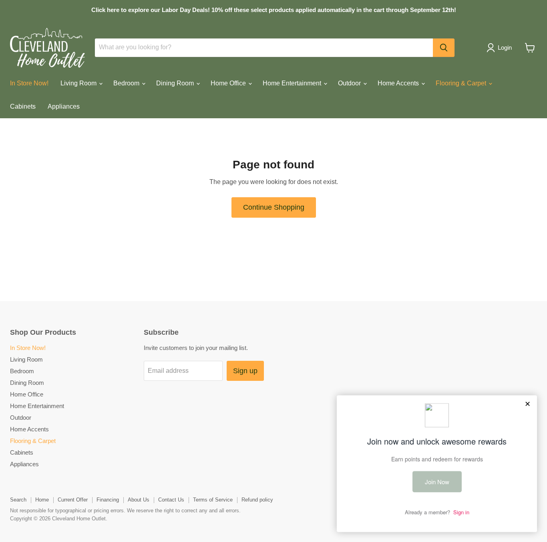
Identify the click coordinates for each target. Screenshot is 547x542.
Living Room (79, 83)
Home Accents (399, 83)
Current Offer (73, 500)
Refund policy (257, 500)
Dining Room (175, 83)
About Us (138, 500)
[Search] (443, 47)
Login (505, 47)
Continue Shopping (273, 207)
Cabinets (23, 106)
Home (42, 500)
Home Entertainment (293, 83)
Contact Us (171, 500)
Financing (108, 500)
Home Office (229, 83)
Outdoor (350, 83)
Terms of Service (213, 500)
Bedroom (127, 83)
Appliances (64, 106)
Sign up (245, 371)
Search (18, 500)
